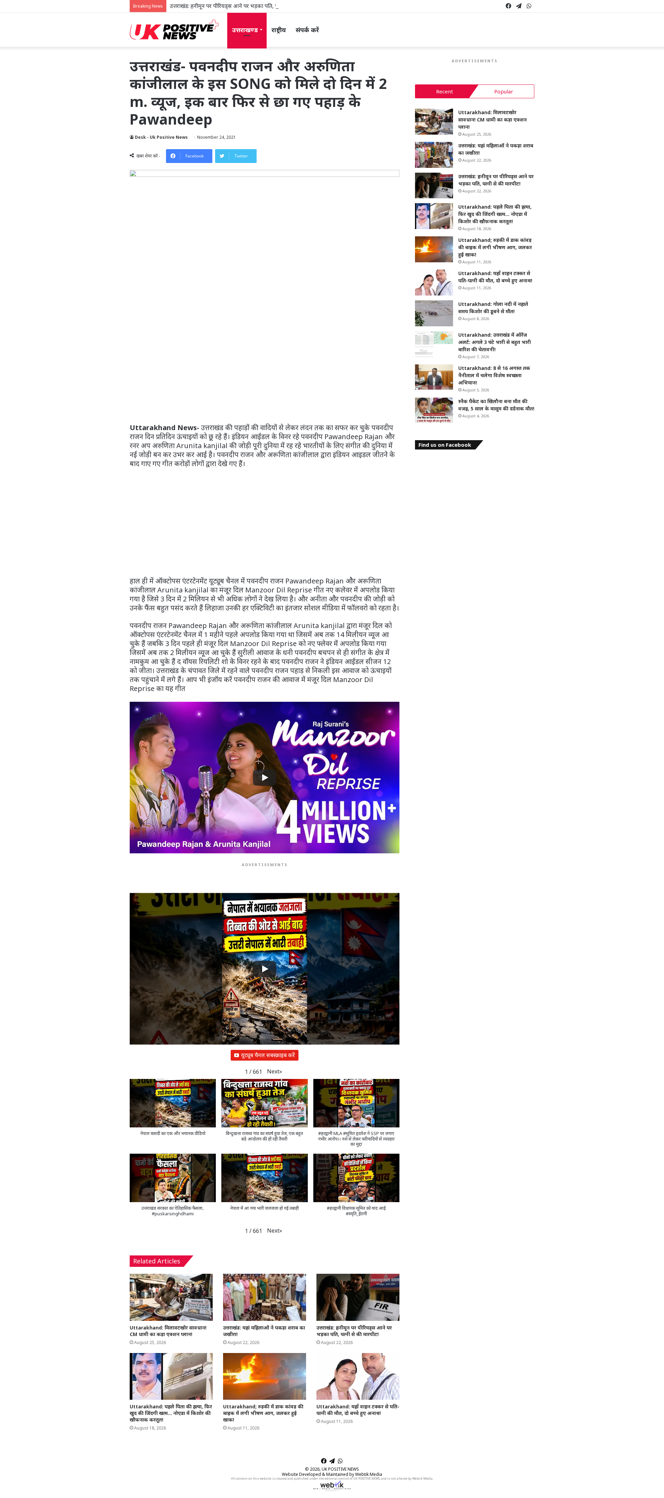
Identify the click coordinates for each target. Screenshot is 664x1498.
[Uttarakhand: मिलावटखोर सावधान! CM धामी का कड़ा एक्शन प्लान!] (171, 1297)
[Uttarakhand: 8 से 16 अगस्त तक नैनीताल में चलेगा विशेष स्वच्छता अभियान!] (434, 377)
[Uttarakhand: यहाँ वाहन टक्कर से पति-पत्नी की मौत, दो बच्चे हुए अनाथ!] (357, 1376)
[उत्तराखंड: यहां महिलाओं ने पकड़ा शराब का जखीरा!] (264, 1297)
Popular (503, 91)
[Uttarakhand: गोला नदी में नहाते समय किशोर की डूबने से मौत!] (434, 313)
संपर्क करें (307, 30)
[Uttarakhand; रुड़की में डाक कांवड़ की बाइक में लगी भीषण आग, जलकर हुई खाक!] (264, 1376)
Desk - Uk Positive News (161, 137)
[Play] (264, 777)
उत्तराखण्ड (245, 30)
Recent (444, 91)
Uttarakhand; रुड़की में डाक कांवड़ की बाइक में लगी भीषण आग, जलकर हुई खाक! (263, 1413)
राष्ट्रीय (278, 30)
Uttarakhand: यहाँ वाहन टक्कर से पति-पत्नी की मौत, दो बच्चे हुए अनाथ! (357, 1409)
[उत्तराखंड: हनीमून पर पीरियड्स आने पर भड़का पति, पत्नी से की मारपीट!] (357, 1297)
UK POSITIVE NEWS (340, 1469)
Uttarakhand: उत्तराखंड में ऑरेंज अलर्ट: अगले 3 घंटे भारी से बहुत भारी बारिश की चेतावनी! (494, 342)
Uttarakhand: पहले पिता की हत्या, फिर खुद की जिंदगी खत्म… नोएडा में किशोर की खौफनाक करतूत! (171, 1413)
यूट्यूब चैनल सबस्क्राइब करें (268, 1055)
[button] (275, 1071)
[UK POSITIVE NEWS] (174, 30)
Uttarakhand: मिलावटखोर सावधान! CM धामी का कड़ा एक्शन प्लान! (168, 1330)
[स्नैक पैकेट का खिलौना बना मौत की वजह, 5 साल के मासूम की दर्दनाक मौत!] (434, 410)
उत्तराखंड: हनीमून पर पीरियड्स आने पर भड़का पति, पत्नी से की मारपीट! (242, 6)
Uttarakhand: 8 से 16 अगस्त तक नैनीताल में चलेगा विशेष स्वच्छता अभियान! (494, 375)
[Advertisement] (264, 372)
